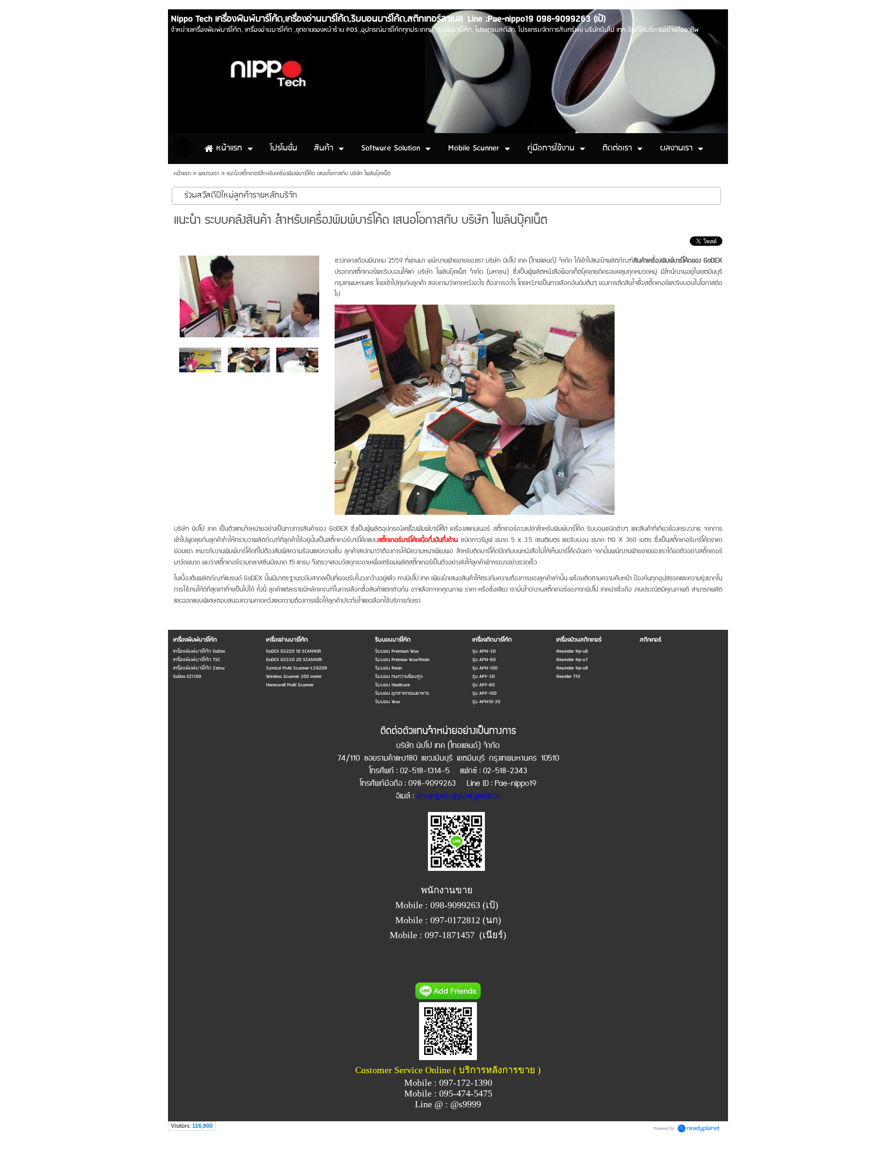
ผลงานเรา (208, 173)
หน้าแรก (182, 173)
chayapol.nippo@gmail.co (458, 796)
